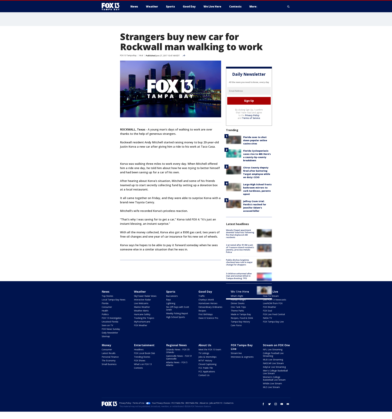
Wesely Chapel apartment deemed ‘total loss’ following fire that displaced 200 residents (240, 234)
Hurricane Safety (142, 314)
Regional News (176, 345)
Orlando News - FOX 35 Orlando (178, 351)
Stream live (236, 353)
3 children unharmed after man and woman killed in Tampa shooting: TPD (239, 276)
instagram (275, 404)
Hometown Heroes (207, 303)
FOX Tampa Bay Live (273, 321)
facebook (263, 404)
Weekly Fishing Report (177, 313)
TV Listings (203, 353)
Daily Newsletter (110, 332)
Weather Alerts (141, 310)
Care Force (236, 325)
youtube (281, 404)
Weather (140, 291)
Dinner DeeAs (238, 303)
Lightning (170, 303)
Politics (105, 314)
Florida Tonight (238, 299)
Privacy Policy (252, 115)
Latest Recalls (108, 353)
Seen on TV (107, 325)
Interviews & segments (242, 356)
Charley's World (206, 299)
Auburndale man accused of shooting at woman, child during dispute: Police (239, 289)
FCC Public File (205, 367)
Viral (141, 55)
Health (105, 310)
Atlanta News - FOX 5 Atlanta (176, 364)
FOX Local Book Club (144, 353)
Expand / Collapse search (288, 6)
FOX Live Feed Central (274, 314)
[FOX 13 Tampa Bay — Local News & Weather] (112, 6)
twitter (269, 404)
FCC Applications (206, 371)
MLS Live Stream (271, 387)
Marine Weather (142, 306)
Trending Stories (142, 356)
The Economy (108, 360)
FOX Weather (140, 325)
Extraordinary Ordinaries (210, 306)
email (287, 404)
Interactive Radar (142, 299)
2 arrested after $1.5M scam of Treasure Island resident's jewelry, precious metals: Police (240, 248)
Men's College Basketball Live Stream (275, 372)
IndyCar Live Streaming (274, 366)
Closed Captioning (207, 364)
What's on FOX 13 (143, 364)
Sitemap (106, 336)
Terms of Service (251, 118)
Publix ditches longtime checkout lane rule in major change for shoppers (239, 262)
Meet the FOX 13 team (209, 349)
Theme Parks (237, 310)
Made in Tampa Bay (241, 314)
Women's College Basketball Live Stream (274, 378)
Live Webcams (141, 303)
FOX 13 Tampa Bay (128, 55)
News (105, 291)
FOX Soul (267, 310)
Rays (168, 299)
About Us (204, 345)
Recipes (202, 310)
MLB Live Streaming (273, 359)
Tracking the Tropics (144, 318)
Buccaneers (172, 295)
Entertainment (144, 345)
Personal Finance (110, 356)
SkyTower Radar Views (145, 295)
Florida (105, 303)
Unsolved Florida (110, 321)
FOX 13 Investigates (111, 318)
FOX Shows (139, 360)
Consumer (107, 306)
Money (106, 345)
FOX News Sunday (111, 329)
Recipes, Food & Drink (242, 318)
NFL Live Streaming (272, 349)
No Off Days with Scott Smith (177, 308)
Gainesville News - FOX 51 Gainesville (179, 357)
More (252, 6)
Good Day (205, 291)
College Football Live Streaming (273, 354)
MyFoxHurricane (142, 321)
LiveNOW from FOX (273, 303)
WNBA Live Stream (272, 383)
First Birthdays (205, 314)
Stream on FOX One (276, 345)
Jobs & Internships (207, 356)
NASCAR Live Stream (273, 363)
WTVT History (205, 360)
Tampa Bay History (240, 321)
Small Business (109, 364)
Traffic (201, 295)
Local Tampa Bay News (113, 299)
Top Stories (107, 295)
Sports (170, 291)
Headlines (139, 349)
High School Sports (175, 317)
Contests (138, 367)
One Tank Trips (238, 306)
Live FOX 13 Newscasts (274, 299)
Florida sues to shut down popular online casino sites (255, 140)
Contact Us (203, 375)
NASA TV (267, 318)
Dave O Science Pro (208, 318)
